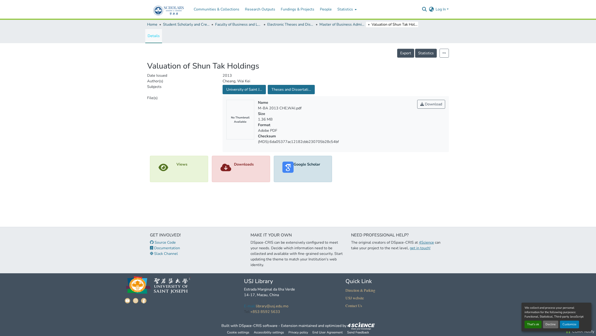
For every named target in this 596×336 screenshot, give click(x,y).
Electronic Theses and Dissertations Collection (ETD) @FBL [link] (290, 24)
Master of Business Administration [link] (342, 24)
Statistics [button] (345, 9)
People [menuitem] (326, 9)
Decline (550, 324)
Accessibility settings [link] (269, 332)
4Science (426, 242)
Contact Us (353, 305)
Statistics (426, 53)
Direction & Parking (360, 290)
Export (405, 53)
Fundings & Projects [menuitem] (297, 9)
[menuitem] (346, 9)
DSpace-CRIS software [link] (258, 325)
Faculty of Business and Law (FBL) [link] (238, 24)
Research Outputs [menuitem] (260, 9)
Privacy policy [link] (298, 332)
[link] (361, 325)
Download (433, 104)
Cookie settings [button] (238, 332)
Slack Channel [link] (165, 253)
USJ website (354, 297)
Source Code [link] (165, 242)
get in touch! (420, 248)
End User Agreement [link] (327, 332)
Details (154, 35)
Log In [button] (441, 9)
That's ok (533, 324)
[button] (424, 9)
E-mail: (250, 306)
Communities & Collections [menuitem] (216, 9)
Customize (569, 324)
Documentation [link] (166, 248)
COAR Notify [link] (582, 331)
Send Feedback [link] (358, 332)
